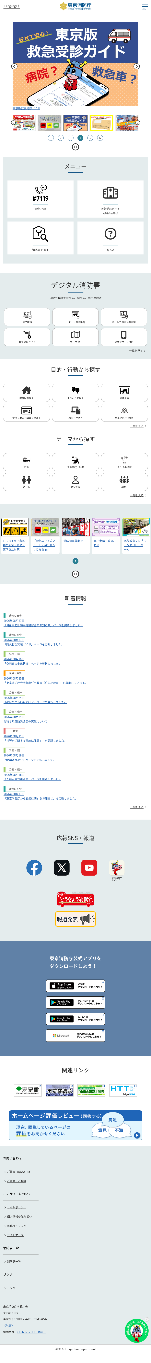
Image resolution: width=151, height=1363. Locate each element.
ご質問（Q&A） (17, 1172)
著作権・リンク (16, 1226)
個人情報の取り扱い (19, 1216)
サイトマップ (15, 1235)
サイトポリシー (16, 1207)
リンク (11, 1288)
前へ (14, 66)
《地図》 (8, 1325)
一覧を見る (136, 350)
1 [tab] (75, 561)
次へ (137, 66)
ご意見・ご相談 (16, 1181)
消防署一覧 (14, 1261)
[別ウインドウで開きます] (28, 1090)
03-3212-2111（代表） (31, 1332)
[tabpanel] (15, 536)
